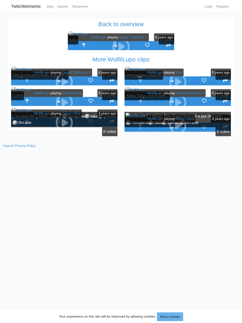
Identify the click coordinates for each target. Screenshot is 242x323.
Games (62, 6)
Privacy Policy (25, 146)
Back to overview (121, 24)
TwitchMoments (26, 6)
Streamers (80, 6)
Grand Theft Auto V (133, 37)
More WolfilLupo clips (121, 59)
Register (222, 6)
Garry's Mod (71, 113)
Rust (179, 72)
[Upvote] (84, 45)
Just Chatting (72, 93)
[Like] (147, 45)
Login (208, 6)
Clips (50, 6)
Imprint (9, 146)
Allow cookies (170, 317)
